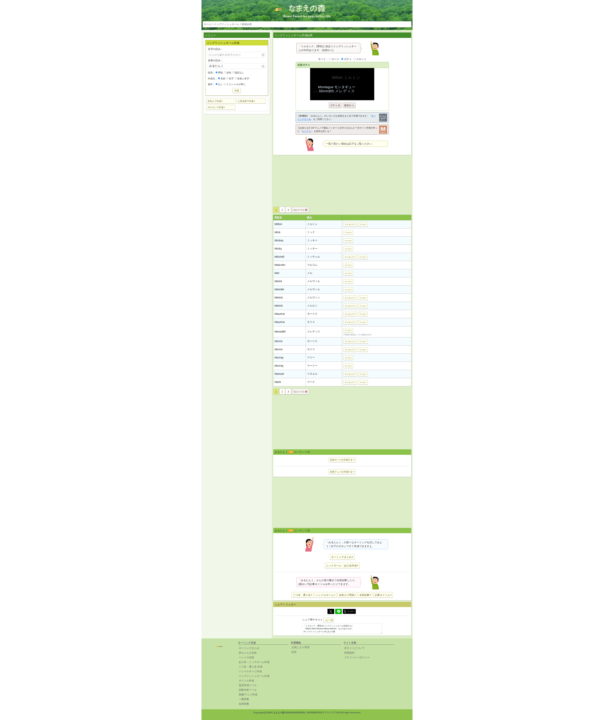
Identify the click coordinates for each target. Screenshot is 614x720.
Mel (277, 273)
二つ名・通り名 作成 (250, 666)
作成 (237, 90)
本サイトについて (354, 648)
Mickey (279, 240)
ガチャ (348, 59)
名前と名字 (243, 78)
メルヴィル (313, 281)
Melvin (279, 297)
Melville (279, 289)
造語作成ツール (248, 685)
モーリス (312, 313)
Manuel (279, 373)
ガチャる (335, 105)
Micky (278, 248)
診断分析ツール (248, 689)
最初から (349, 105)
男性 (220, 72)
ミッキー (312, 240)
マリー (311, 357)
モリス (311, 322)
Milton (278, 224)
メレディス (313, 331)
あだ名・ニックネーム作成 (254, 662)
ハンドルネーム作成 (250, 671)
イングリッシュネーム (226, 24)
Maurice (280, 313)
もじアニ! (306, 131)
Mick (277, 232)
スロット (361, 59)
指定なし (239, 72)
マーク (311, 382)
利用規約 (349, 652)
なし (220, 84)
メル (309, 273)
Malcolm (280, 265)
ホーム (208, 24)
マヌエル (312, 373)
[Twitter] (330, 611)
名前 (222, 78)
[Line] (338, 611)
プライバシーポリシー (357, 657)
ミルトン (312, 224)
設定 (294, 652)
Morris (279, 341)
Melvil (278, 281)
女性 (228, 72)
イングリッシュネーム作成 (254, 676)
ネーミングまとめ (249, 648)
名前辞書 (244, 703)
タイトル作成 (246, 680)
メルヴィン (313, 297)
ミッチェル (313, 256)
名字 (231, 78)
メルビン (312, 305)
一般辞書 (244, 699)
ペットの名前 (246, 657)
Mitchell (279, 256)
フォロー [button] (351, 611)
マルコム (312, 264)
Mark (278, 382)
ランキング (349, 224)
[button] (221, 101)
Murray (279, 357)
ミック (311, 232)
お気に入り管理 (300, 647)
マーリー (312, 365)
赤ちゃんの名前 (248, 652)
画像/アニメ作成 (248, 694)
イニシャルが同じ (236, 84)
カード (335, 59)
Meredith (280, 331)
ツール (362, 224)
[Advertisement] (237, 167)
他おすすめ (299, 210)
